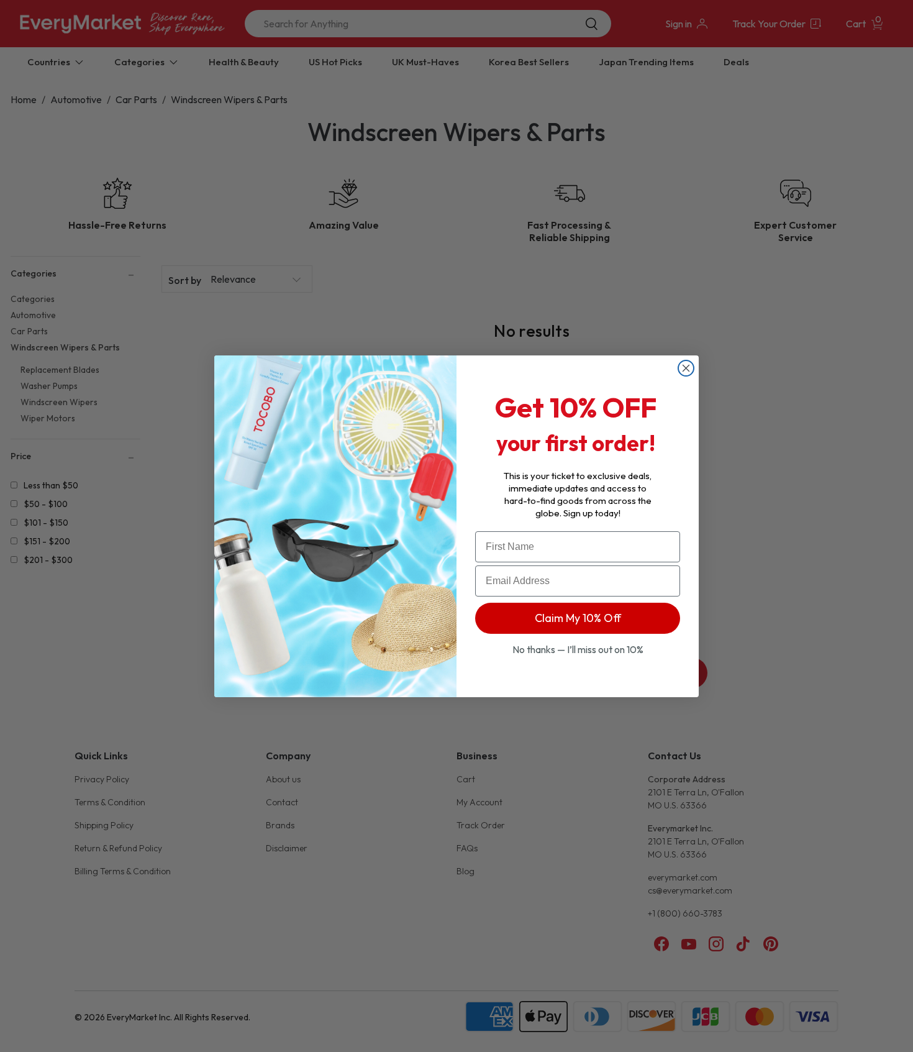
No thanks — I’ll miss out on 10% (577, 649)
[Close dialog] (686, 368)
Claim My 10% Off (578, 618)
